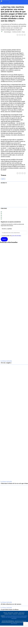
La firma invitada (6, 361)
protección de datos (16, 235)
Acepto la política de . (11, 235)
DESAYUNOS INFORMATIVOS (11, 616)
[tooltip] (17, 35)
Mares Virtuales (14, 623)
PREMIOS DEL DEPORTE (7, 617)
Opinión (3, 178)
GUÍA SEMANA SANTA (22, 616)
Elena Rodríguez (7, 31)
